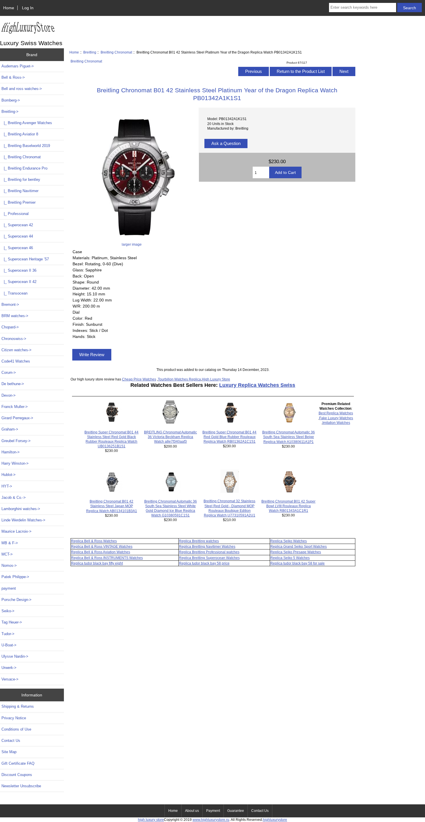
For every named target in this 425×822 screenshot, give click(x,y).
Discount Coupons (16, 775)
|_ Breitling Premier (18, 202)
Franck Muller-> (14, 406)
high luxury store (151, 819)
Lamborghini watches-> (20, 509)
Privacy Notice (13, 718)
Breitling (89, 52)
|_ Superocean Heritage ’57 (25, 259)
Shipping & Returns (17, 706)
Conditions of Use (16, 729)
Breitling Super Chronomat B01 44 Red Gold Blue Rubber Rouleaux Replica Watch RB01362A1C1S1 (229, 436)
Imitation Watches (336, 422)
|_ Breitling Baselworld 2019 (25, 146)
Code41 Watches (15, 361)
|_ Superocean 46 (17, 248)
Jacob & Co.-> (13, 497)
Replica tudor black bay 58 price (204, 563)
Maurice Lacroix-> (16, 531)
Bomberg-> (10, 100)
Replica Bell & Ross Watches (94, 541)
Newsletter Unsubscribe (21, 786)
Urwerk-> (8, 667)
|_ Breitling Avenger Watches (26, 123)
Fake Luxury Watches (336, 418)
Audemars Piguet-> (17, 66)
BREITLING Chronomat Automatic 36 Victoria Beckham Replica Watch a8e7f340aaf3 (170, 436)
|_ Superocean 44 (17, 236)
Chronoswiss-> (13, 338)
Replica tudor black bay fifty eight (97, 563)
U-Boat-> (8, 645)
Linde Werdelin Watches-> (23, 520)
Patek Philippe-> (15, 577)
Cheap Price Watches (139, 379)
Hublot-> (8, 474)
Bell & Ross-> (13, 77)
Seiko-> (7, 611)
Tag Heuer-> (11, 622)
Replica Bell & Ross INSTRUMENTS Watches (107, 558)
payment (8, 588)
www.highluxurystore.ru (211, 819)
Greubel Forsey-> (16, 441)
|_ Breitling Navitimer (19, 191)
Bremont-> (10, 304)
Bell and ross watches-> (21, 89)
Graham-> (9, 429)
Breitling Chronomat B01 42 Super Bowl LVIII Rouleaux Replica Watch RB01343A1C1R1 (288, 505)
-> (10, 111)
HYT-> (6, 486)
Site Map (8, 752)
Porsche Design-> (16, 599)
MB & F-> (9, 543)
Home (8, 7)
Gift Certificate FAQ (17, 763)
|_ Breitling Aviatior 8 (19, 134)
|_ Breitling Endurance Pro (24, 168)
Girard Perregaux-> (17, 418)
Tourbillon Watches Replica (179, 379)
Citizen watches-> (16, 350)
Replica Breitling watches (199, 541)
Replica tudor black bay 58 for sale (297, 563)
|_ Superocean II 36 (18, 270)
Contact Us (10, 740)
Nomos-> (9, 565)
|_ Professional (15, 214)
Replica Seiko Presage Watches (295, 552)
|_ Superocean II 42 (18, 281)
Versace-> (10, 679)
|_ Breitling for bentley (20, 179)
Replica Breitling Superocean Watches (209, 558)
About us (192, 811)
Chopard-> (10, 327)
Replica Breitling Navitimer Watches (207, 546)
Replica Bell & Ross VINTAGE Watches (101, 546)
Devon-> (8, 395)
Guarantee (235, 811)
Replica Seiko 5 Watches (290, 558)
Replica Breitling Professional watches (209, 552)
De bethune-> (12, 384)
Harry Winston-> (15, 463)
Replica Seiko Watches (288, 541)
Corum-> (8, 372)
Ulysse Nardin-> (14, 656)
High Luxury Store (216, 379)
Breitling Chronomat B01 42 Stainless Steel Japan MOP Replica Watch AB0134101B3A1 (111, 505)
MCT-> (7, 554)
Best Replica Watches (336, 413)
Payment (213, 811)
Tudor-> (7, 634)
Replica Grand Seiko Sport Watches (298, 546)
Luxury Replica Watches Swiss (257, 385)
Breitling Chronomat (116, 52)
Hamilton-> (10, 452)
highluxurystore (275, 819)
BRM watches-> (14, 316)
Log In (28, 7)
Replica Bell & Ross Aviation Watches (100, 552)
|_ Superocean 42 (17, 225)
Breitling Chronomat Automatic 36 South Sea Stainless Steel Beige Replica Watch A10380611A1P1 (288, 436)
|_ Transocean (14, 293)
